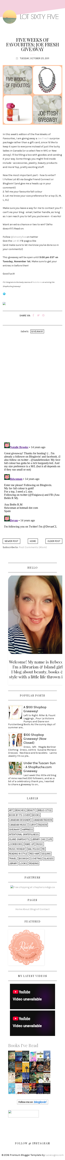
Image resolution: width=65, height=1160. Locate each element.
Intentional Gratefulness (24, 834)
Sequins (46, 853)
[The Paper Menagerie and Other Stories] (19, 1089)
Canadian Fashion (42, 820)
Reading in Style (18, 853)
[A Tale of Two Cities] (47, 1068)
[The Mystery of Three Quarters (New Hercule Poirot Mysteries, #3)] (19, 1068)
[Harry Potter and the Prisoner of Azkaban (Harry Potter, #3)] (26, 1089)
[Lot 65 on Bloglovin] (4, 295)
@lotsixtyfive (18, 236)
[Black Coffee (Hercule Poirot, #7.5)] (47, 1078)
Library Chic (39, 839)
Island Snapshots (19, 839)
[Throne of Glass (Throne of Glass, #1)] (33, 1068)
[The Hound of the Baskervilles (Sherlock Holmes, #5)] (19, 1057)
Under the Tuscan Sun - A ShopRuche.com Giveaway (39, 767)
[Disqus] (32, 393)
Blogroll (34, 909)
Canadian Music (18, 824)
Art (11, 810)
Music (39, 844)
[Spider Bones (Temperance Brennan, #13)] (33, 1078)
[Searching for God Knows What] (19, 1078)
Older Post (53, 541)
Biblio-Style (45, 810)
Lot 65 (16, 240)
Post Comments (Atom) (33, 547)
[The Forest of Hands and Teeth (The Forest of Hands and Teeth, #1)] (47, 1089)
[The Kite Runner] (12, 1057)
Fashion (42, 824)
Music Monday (17, 849)
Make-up (29, 844)
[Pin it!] (43, 315)
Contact (45, 909)
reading (33, 863)
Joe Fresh (43, 138)
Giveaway (37, 331)
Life (50, 839)
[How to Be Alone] (12, 1089)
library (13, 863)
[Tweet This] (38, 315)
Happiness (27, 829)
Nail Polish (34, 849)
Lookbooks (15, 844)
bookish (24, 858)
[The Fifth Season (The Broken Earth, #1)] (12, 1068)
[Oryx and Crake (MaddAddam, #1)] (40, 1078)
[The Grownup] (40, 1057)
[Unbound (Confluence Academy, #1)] (40, 1068)
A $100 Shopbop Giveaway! (34, 709)
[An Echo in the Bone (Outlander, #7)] (40, 1089)
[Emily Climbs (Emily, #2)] (47, 1057)
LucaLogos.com (54, 1155)
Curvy (32, 824)
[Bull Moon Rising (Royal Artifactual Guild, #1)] (33, 1056)
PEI (43, 849)
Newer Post (11, 541)
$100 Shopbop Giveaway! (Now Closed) (34, 739)
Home (33, 541)
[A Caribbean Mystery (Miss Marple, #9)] (26, 1057)
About (26, 909)
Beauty (31, 810)
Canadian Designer (19, 820)
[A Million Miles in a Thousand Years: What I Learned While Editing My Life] (26, 1068)
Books (36, 815)
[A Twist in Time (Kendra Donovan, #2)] (12, 1078)
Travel (13, 858)
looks (23, 863)
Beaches (20, 810)
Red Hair (34, 853)
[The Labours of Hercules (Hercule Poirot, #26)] (33, 1088)
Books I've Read (23, 1045)
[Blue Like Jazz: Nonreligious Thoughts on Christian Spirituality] (26, 1078)
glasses (48, 858)
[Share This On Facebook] (33, 315)
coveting (36, 858)
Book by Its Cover (19, 815)
